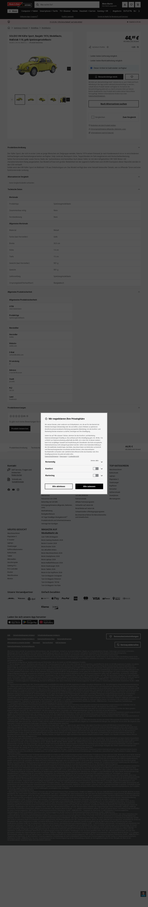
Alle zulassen (89, 486)
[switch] (96, 468)
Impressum (63, 456)
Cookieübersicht (73, 456)
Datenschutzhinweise (51, 456)
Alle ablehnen (58, 486)
